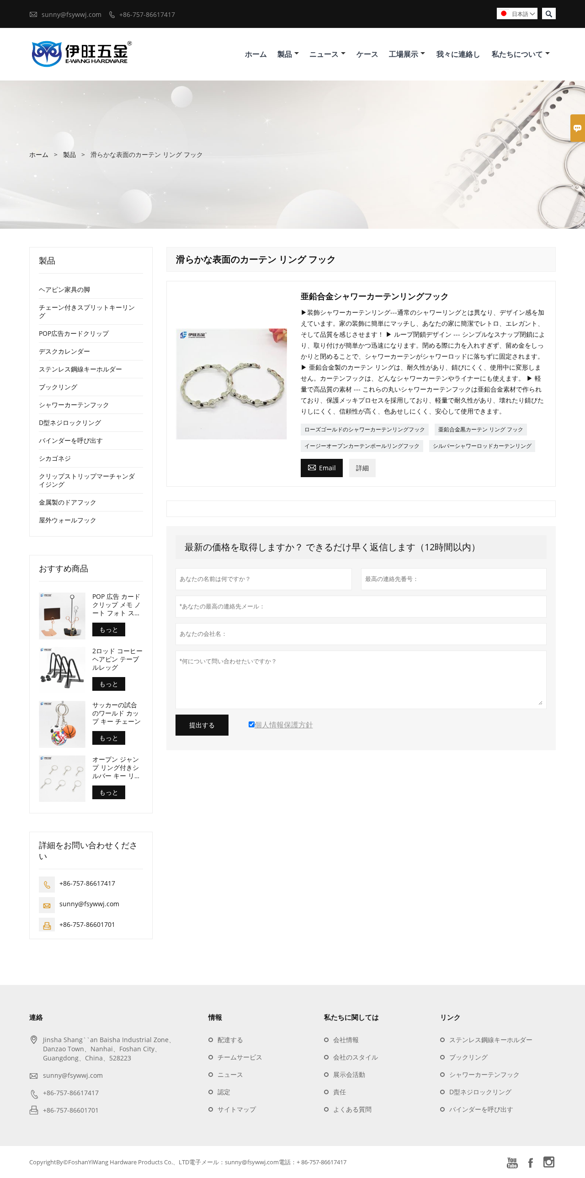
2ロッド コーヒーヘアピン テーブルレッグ (117, 659)
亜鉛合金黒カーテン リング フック (480, 429)
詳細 (362, 467)
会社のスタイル (355, 1057)
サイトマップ (237, 1109)
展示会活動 (349, 1074)
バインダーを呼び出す (71, 440)
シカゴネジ (55, 458)
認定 (224, 1091)
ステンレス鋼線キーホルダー (80, 369)
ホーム (256, 54)
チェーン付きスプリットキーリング (87, 311)
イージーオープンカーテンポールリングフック (362, 446)
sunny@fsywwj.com (71, 14)
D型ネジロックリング (70, 422)
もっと (108, 629)
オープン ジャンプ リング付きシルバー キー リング (116, 767)
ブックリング (58, 386)
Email (322, 467)
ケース (367, 54)
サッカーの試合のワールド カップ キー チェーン (116, 713)
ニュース (324, 54)
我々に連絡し (458, 54)
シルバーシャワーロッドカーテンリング (482, 446)
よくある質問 (352, 1109)
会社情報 (346, 1039)
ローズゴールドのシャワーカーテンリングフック (364, 429)
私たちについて (517, 54)
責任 (339, 1091)
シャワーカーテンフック (74, 404)
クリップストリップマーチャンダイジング (87, 480)
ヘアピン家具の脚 (64, 289)
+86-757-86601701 (87, 924)
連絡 (36, 1017)
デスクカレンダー (64, 351)
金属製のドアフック (67, 502)
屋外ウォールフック (67, 520)
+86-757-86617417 (147, 14)
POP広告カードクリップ (74, 333)
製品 (284, 54)
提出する (202, 725)
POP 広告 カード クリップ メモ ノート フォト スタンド (116, 604)
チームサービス (240, 1057)
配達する (230, 1039)
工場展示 (403, 54)
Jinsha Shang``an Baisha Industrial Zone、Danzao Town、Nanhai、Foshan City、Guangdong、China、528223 (109, 1048)
